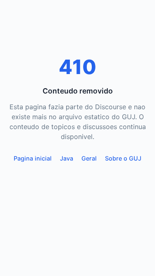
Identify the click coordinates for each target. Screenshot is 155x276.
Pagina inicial (33, 158)
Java (66, 158)
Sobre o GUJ (123, 158)
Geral (89, 158)
